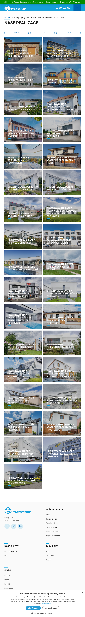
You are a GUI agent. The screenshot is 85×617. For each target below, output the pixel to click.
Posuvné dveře (51, 527)
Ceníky (48, 560)
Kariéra (7, 584)
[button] (77, 7)
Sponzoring (8, 588)
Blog (47, 551)
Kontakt (7, 576)
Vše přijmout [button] (33, 608)
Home (7, 17)
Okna (48, 515)
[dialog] (42, 603)
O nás (6, 580)
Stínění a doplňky (52, 531)
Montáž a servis (10, 551)
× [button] (82, 593)
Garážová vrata (52, 519)
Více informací (46, 604)
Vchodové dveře (52, 523)
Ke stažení (50, 556)
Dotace (7, 556)
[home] (15, 8)
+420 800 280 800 (11, 520)
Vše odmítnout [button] (51, 608)
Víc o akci (77, 2)
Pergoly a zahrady (53, 536)
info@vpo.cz (9, 517)
